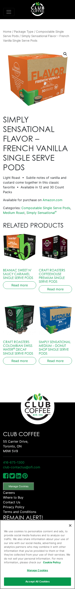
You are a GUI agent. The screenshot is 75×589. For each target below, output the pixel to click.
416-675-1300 (13, 462)
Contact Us (11, 502)
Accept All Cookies (37, 581)
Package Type (23, 31)
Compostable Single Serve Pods (45, 208)
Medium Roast (14, 213)
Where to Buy (13, 497)
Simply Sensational (41, 213)
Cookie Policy (52, 562)
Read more (19, 285)
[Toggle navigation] (8, 12)
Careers (9, 493)
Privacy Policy (13, 507)
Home (7, 31)
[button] (65, 54)
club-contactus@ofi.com (21, 467)
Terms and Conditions (19, 512)
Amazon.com (52, 200)
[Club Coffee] (38, 9)
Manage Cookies (19, 486)
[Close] (70, 525)
